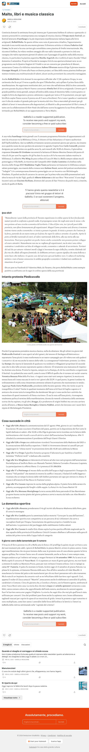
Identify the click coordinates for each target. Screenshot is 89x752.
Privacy (43, 735)
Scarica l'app (56, 741)
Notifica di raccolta (64, 735)
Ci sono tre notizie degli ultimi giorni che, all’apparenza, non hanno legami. (32, 671)
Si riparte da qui (9, 683)
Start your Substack (38, 741)
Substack (32, 747)
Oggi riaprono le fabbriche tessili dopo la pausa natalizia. (24, 686)
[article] (44, 657)
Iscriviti (74, 4)
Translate (7, 10)
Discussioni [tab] (25, 645)
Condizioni (52, 735)
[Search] (85, 644)
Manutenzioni (8, 668)
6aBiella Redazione (14, 19)
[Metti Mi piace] (4, 27)
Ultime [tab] (16, 645)
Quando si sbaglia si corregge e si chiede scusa (25, 651)
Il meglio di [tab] (7, 645)
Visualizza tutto (10, 697)
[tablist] (16, 644)
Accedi (83, 4)
